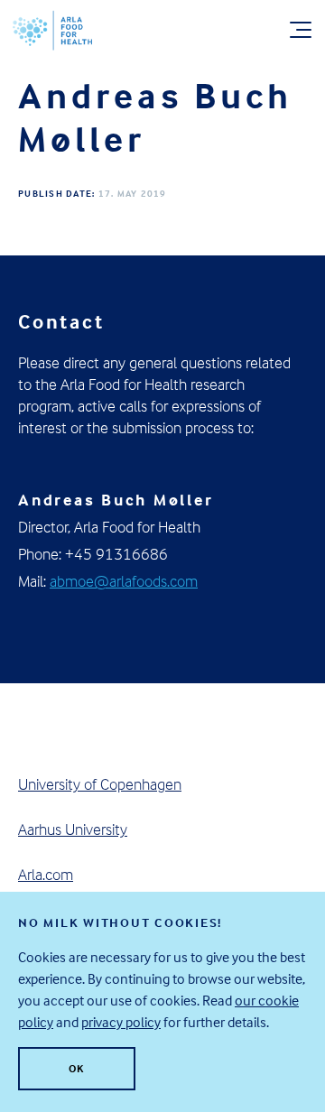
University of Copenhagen (99, 783)
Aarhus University (72, 829)
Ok (77, 1068)
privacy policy (121, 1022)
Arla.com (45, 874)
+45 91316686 (116, 553)
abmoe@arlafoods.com (124, 580)
